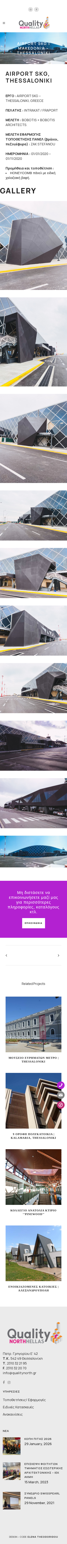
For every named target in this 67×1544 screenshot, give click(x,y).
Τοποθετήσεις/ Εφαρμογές (24, 1400)
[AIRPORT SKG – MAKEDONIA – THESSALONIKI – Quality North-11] (33, 438)
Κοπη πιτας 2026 (38, 1439)
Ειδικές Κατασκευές (18, 1407)
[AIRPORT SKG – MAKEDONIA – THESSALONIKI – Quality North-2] (33, 851)
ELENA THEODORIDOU (43, 1536)
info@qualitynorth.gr (19, 1373)
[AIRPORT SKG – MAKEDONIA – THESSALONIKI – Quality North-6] (33, 630)
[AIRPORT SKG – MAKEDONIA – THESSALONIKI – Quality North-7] (33, 573)
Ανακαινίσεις (13, 1414)
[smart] (33, 746)
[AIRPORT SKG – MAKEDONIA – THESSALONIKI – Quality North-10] (33, 245)
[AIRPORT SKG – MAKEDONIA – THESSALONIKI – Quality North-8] (33, 341)
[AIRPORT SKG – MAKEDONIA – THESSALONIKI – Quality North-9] (33, 515)
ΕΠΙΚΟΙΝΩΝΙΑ (33, 923)
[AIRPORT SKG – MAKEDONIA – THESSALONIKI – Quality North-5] (33, 688)
